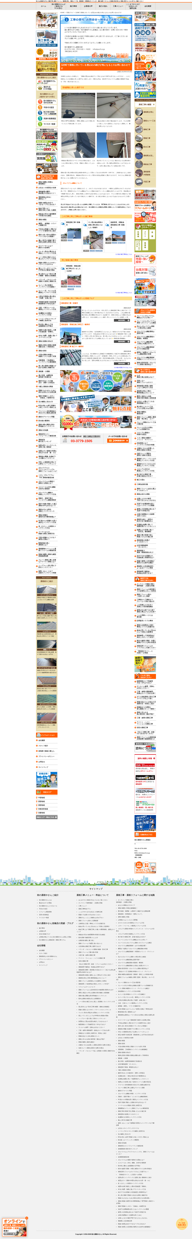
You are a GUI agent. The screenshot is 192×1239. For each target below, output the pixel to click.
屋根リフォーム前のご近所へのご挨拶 (144, 595)
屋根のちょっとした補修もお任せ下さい (91, 917)
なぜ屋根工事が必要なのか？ (145, 376)
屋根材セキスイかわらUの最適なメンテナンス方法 (146, 464)
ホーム (43, 6)
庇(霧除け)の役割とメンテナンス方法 (45, 314)
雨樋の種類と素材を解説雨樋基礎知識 (47, 555)
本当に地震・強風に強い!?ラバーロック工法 (132, 1189)
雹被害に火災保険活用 (125, 1221)
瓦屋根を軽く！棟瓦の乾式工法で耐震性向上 (132, 1076)
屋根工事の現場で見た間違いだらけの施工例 (145, 536)
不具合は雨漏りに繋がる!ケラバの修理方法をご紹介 (134, 1023)
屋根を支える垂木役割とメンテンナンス (46, 510)
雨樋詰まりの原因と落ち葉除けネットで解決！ (146, 708)
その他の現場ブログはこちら (123, 367)
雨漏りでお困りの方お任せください (89, 914)
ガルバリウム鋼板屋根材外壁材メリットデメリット (146, 358)
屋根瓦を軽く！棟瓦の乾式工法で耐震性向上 (145, 520)
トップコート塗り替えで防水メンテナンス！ (47, 566)
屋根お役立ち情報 (143, 494)
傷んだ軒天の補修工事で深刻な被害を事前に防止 (47, 241)
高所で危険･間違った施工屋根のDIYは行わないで (47, 504)
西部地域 (41, 801)
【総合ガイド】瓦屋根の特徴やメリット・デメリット (135, 971)
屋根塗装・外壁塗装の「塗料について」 (130, 914)
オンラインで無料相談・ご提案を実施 (90, 903)
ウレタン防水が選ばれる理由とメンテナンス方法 (47, 252)
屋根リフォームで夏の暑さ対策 (88, 952)
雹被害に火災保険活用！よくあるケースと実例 (145, 567)
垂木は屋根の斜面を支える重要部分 (89, 998)
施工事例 (73, 6)
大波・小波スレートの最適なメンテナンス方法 (47, 308)
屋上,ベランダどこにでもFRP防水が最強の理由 (47, 269)
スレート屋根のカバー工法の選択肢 (146, 423)
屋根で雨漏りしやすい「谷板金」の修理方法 (46, 397)
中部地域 (41, 797)
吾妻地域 (41, 813)
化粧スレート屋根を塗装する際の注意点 (144, 454)
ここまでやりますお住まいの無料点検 (133, 6)
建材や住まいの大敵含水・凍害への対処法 (46, 381)
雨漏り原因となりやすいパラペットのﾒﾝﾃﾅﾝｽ (47, 263)
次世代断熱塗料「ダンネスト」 (142, 546)
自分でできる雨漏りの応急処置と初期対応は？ (145, 556)
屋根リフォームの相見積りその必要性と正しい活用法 (146, 590)
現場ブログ (70, 12)
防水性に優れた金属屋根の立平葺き (129, 1166)
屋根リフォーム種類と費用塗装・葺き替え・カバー (146, 418)
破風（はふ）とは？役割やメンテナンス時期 (47, 572)
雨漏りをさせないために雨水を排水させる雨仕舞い (134, 1198)
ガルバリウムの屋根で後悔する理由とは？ (46, 482)
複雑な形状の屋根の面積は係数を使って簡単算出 (133, 1055)
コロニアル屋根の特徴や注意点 (143, 433)
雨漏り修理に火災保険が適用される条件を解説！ (145, 562)
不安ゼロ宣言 (43, 909)
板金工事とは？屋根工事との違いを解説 (47, 209)
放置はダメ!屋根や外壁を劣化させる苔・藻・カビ (47, 451)
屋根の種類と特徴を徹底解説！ (45, 183)
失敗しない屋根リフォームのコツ (145, 381)
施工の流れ (103, 6)
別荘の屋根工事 (142, 727)
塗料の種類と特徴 (145, 758)
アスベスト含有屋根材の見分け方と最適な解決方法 (134, 1085)
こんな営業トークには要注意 (145, 616)
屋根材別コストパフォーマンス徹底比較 (47, 435)
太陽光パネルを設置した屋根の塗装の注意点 (145, 449)
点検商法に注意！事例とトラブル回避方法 (91, 923)
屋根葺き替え (149, 112)
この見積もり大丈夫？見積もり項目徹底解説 (145, 605)
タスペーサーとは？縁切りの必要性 (45, 246)
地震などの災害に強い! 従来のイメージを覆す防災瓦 (134, 1082)
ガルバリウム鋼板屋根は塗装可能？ (145, 332)
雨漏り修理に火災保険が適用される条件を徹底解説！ (135, 1227)
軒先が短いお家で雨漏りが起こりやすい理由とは (47, 406)
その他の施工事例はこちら (123, 254)
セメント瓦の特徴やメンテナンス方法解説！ (47, 286)
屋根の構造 (42, 219)
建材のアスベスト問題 (46, 417)
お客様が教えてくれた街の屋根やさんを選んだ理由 (55, 937)
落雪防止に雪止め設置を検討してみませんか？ (93, 1021)
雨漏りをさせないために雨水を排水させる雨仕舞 (47, 391)
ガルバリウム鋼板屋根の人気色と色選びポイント (133, 965)
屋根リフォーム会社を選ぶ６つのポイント (146, 489)
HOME (62, 12)
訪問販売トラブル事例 (145, 621)
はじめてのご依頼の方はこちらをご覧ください (93, 900)
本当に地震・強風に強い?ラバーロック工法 (47, 336)
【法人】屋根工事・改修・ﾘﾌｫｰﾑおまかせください (146, 733)
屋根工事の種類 (145, 105)
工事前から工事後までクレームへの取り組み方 (145, 600)
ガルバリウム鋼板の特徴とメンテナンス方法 (47, 493)
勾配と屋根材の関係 (45, 386)
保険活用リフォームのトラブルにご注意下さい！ (133, 1171)
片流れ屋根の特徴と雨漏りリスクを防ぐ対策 (47, 355)
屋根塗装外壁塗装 (147, 173)
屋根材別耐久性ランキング (44, 440)
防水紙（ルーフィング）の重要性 (128, 1140)
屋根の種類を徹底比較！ (141, 412)
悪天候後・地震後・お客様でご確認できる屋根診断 (134, 911)
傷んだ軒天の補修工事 (125, 1120)
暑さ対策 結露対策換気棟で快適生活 (45, 376)
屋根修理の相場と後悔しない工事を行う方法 (145, 386)
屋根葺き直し (149, 156)
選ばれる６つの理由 (45, 903)
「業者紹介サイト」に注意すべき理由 (145, 652)
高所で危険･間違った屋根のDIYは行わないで (132, 1102)
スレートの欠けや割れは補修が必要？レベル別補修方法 (135, 985)
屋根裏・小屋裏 (44, 371)
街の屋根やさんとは (45, 900)
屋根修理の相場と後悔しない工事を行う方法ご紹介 (94, 975)
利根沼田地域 (43, 809)
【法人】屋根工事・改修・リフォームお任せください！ (96, 964)
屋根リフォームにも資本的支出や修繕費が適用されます (96, 990)
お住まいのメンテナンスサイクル (128, 1128)
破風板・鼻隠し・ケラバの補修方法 (129, 1006)
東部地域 (41, 805)
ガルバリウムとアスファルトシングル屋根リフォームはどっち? (47, 469)
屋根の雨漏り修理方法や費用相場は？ (47, 516)
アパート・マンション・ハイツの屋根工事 (91, 958)
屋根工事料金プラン (84, 909)
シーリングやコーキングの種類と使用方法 (47, 319)
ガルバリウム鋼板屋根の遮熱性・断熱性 (145, 337)
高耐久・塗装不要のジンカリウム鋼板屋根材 (47, 499)
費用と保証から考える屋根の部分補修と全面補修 (93, 992)
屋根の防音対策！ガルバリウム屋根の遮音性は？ (146, 363)
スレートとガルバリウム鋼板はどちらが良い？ (145, 316)
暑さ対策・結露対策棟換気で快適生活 (130, 1061)
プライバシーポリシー (46, 756)
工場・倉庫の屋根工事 (145, 718)
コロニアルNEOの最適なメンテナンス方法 (145, 470)
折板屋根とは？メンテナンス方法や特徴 (145, 444)
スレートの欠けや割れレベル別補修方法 (145, 428)
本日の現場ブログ (44, 934)
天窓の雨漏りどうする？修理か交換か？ (47, 538)
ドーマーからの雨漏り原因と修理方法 (46, 532)
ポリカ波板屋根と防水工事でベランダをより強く (146, 697)
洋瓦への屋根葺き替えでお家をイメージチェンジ (47, 463)
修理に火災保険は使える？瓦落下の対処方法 (146, 509)
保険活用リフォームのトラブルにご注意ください (146, 646)
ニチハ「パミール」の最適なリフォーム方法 (132, 925)
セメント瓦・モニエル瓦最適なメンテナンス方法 (47, 291)
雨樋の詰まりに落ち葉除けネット (89, 1036)
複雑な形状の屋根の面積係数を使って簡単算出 (47, 346)
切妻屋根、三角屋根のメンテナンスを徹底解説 (47, 361)
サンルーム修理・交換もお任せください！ (145, 687)
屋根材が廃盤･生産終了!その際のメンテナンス (47, 457)
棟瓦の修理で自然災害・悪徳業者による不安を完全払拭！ (136, 1035)
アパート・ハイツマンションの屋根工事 (145, 723)
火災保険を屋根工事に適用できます (89, 946)
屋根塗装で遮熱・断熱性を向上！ (128, 1067)
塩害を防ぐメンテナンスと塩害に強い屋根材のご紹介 (135, 1177)
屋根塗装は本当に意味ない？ (44, 198)
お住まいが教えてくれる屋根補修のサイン (145, 402)
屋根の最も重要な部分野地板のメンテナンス (46, 425)
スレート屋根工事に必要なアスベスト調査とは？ (47, 560)
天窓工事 (147, 182)
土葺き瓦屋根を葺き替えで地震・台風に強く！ (47, 297)
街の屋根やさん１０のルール (48, 906)
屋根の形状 (42, 351)
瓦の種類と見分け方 (45, 401)
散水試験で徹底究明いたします (88, 937)
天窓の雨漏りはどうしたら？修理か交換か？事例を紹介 (135, 1009)
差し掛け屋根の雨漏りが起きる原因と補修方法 (47, 366)
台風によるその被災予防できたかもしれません (146, 499)
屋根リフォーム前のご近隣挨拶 (88, 920)
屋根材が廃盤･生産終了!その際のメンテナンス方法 (134, 1029)
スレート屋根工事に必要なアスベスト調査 (131, 1087)
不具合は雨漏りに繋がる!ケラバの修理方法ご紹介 (47, 230)
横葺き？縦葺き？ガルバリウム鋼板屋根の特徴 (146, 353)
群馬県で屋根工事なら (46, 751)
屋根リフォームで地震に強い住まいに (90, 943)
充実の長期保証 (44, 914)
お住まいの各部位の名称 (47, 187)
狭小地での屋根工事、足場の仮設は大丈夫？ (132, 937)
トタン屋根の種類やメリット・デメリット (145, 438)
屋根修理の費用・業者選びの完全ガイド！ (47, 192)
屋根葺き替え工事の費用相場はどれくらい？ (145, 392)
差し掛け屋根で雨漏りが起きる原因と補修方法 (132, 1195)
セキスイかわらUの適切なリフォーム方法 (131, 923)
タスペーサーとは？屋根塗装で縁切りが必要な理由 (134, 1020)
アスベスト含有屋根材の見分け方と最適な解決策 (47, 412)
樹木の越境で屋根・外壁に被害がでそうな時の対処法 (146, 641)
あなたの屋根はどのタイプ (126, 905)
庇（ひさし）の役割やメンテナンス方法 (47, 527)
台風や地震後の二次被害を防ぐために (145, 515)
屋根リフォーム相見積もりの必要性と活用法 (92, 981)
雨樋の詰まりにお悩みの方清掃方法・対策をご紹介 (146, 702)
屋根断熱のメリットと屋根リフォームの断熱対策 (47, 549)
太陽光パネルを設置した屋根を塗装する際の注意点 (94, 1045)
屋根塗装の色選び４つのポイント (143, 541)
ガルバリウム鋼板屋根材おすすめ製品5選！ (145, 348)
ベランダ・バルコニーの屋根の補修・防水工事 (93, 949)
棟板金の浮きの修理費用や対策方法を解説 (47, 215)
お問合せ (41, 762)
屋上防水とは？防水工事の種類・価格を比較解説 (47, 274)
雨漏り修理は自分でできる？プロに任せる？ (47, 203)
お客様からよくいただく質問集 (128, 920)
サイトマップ (43, 767)
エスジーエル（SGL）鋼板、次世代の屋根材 (132, 1163)
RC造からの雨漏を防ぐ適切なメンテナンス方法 (133, 1099)
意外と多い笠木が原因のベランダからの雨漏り (47, 235)
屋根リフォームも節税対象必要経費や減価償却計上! (146, 738)
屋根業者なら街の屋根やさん (48, 956)
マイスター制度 (44, 917)
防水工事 (147, 147)
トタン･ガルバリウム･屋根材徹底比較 (46, 476)
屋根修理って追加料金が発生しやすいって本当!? (145, 636)
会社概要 (147, 6)
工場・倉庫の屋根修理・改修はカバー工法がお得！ (146, 692)
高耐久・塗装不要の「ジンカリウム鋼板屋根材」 (133, 1096)
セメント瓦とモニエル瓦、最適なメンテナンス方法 (134, 997)
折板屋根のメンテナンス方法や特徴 (129, 991)
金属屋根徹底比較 (123, 1157)
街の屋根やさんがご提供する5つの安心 (58, 6)
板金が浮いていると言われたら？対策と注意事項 (146, 631)
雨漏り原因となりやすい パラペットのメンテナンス (94, 1009)
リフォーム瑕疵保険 (45, 912)
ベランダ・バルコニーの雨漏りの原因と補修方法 (47, 280)
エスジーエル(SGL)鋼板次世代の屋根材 (47, 488)
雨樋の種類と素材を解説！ (86, 1042)
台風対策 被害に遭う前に (86, 940)
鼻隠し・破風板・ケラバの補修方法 (47, 224)
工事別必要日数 (142, 484)
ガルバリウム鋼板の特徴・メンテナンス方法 (132, 1093)
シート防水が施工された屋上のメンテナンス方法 (47, 258)
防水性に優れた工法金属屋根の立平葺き (45, 325)
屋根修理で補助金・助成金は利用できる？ (145, 572)
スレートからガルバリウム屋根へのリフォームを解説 (146, 322)
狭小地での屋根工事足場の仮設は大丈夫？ (145, 475)
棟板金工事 (148, 164)
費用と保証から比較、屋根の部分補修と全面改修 (146, 397)
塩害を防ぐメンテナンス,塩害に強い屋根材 (47, 446)
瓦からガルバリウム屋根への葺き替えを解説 (145, 327)
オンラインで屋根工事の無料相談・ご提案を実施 (145, 585)
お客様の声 (88, 6)
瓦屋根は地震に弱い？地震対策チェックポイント (146, 525)
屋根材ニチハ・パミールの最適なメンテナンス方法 (146, 459)
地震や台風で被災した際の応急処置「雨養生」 (47, 331)
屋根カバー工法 (149, 121)
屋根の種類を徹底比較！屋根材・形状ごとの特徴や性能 (135, 974)
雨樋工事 (147, 138)
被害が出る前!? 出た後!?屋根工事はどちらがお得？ (146, 611)
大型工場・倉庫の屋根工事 (86, 955)
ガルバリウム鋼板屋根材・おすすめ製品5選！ (132, 945)
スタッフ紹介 (43, 746)
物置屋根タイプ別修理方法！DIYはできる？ (145, 682)
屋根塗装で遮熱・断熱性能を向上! (145, 551)
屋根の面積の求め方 (45, 341)
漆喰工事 (147, 129)
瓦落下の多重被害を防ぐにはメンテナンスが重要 (145, 504)
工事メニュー (118, 6)
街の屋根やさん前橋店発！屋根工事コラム (52, 940)
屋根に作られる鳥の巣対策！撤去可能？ (145, 713)
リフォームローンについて (86, 987)
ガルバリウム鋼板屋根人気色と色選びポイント (145, 342)
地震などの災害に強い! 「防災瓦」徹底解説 (145, 530)
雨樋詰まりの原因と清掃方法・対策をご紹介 (92, 1033)
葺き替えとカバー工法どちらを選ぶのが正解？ (145, 407)
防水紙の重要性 (44, 421)
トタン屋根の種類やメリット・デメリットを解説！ (134, 988)
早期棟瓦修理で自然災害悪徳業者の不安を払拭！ (47, 302)
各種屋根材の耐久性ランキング (128, 1149)
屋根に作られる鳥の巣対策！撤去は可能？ (91, 1039)
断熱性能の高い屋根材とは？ (44, 544)
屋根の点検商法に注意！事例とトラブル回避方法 (145, 626)
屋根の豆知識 (43, 430)
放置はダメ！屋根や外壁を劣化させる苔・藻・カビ (134, 1180)
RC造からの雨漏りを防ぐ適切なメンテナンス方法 (47, 521)
